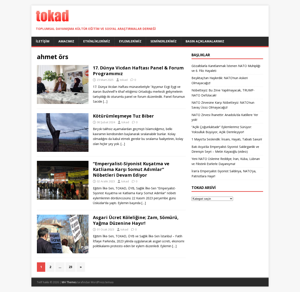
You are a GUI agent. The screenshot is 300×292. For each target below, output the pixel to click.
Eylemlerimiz (130, 41)
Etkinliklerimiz (96, 41)
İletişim (42, 41)
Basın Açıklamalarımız (205, 41)
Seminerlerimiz (163, 41)
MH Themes (69, 282)
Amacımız (66, 41)
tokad (124, 80)
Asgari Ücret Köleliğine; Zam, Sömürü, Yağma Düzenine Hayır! (136, 220)
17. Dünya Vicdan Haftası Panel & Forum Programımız (138, 70)
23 (70, 267)
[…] (105, 101)
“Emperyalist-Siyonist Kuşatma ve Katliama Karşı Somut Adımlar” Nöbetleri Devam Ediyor (131, 169)
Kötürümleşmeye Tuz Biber (123, 116)
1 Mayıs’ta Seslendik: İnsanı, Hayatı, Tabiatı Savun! (227, 139)
